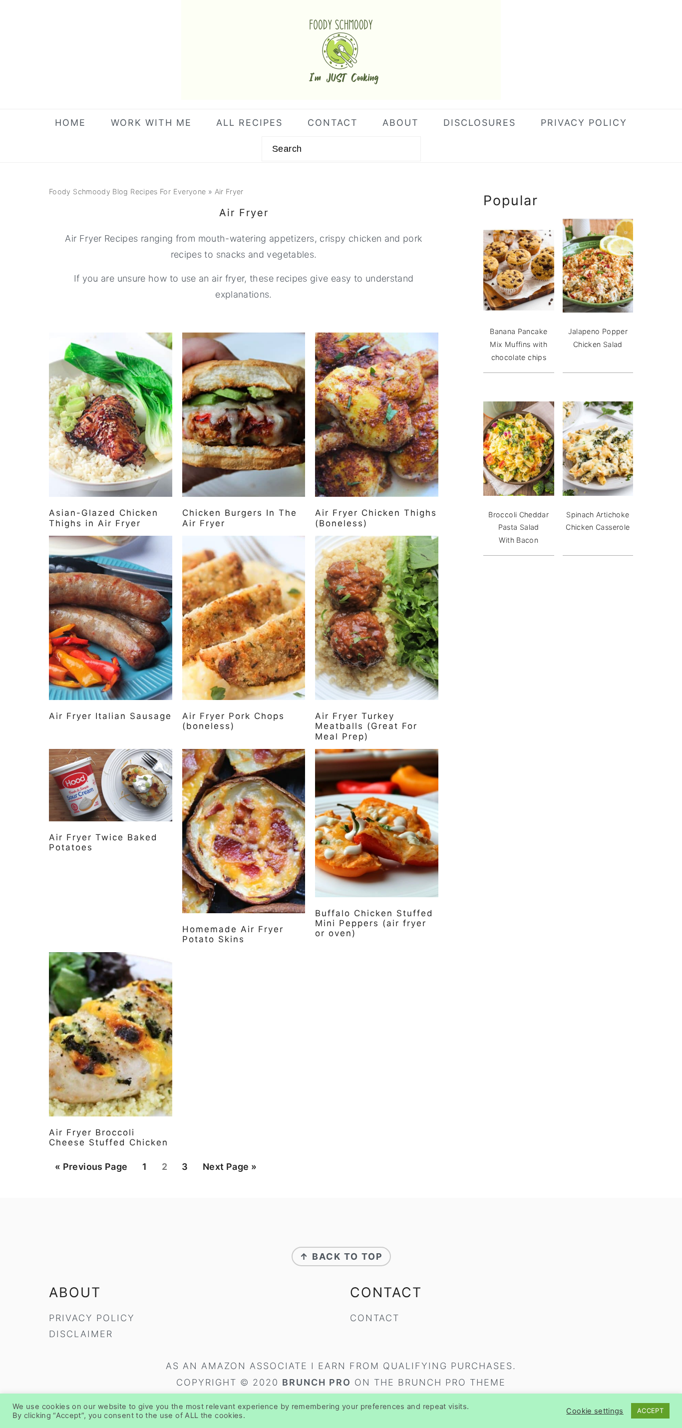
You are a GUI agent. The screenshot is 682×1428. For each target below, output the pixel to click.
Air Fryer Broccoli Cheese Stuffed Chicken (108, 1137)
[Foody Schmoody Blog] (341, 92)
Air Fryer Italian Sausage (110, 716)
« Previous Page (91, 1170)
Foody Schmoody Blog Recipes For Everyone (127, 191)
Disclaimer (81, 1334)
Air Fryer (229, 191)
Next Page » (229, 1170)
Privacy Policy (92, 1318)
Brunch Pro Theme (452, 1382)
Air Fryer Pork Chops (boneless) (233, 721)
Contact (374, 1318)
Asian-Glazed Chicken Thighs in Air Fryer (103, 518)
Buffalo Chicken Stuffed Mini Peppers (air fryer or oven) (374, 923)
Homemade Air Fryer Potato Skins (233, 934)
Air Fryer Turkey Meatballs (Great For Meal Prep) (366, 726)
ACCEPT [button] (650, 1411)
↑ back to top (341, 1256)
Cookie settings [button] (594, 1411)
